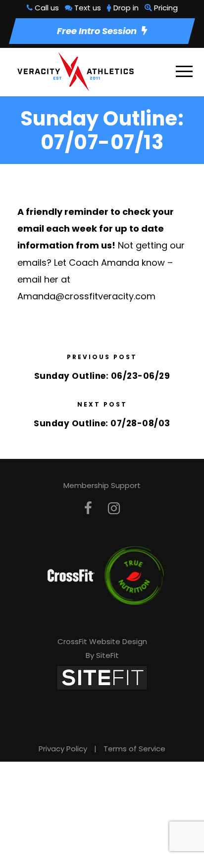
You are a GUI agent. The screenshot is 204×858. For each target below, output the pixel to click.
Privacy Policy (63, 748)
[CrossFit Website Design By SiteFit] (102, 677)
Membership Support (102, 485)
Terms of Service (134, 748)
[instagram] (114, 508)
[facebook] (88, 508)
